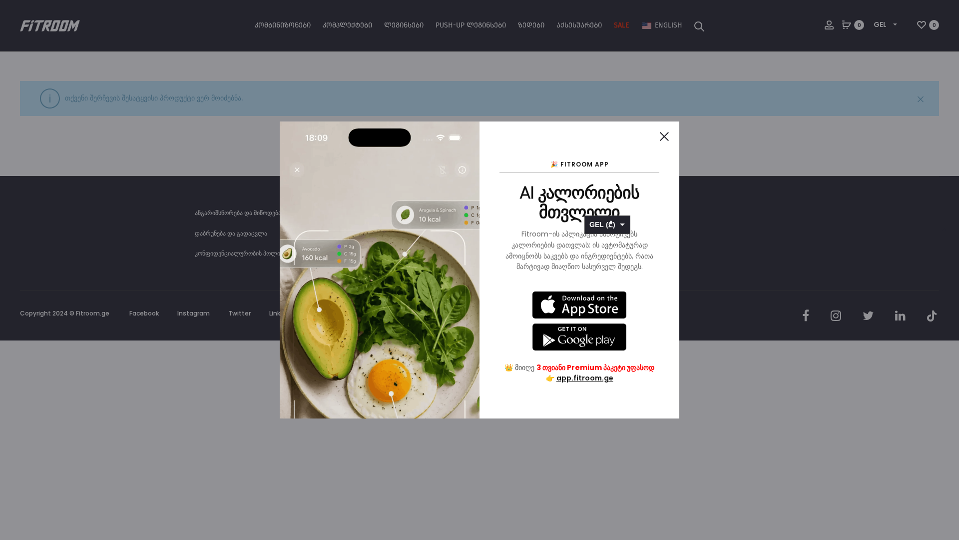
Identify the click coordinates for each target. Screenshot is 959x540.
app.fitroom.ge (584, 378)
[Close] (664, 137)
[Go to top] (944, 233)
